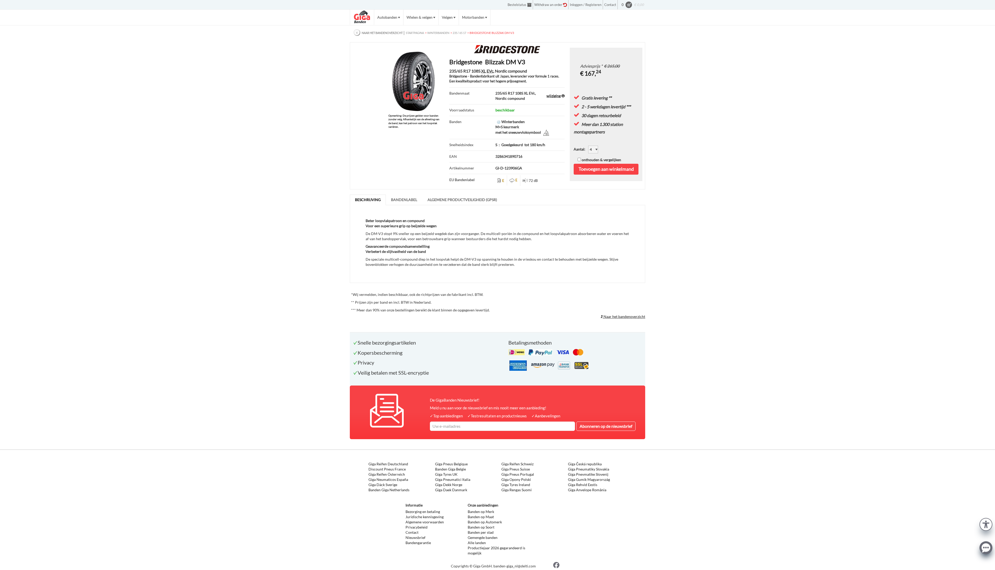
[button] (985, 523)
